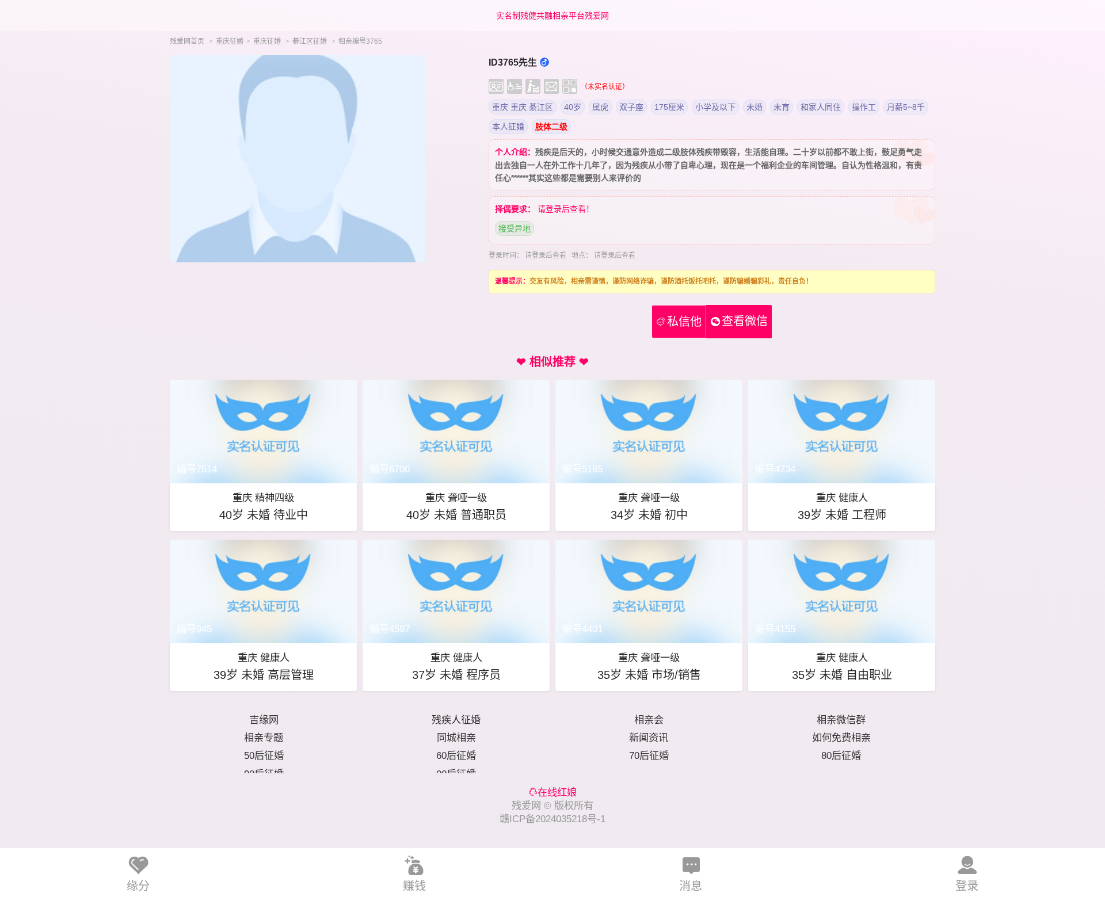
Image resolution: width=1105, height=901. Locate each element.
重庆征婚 (229, 41)
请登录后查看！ (566, 208)
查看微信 (745, 321)
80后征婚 (841, 755)
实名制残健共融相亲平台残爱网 (552, 15)
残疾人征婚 (456, 720)
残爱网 (526, 805)
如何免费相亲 (841, 737)
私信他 (679, 321)
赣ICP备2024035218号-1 (552, 818)
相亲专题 (263, 737)
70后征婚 (649, 755)
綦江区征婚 (309, 41)
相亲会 (649, 720)
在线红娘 (557, 792)
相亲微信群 (841, 720)
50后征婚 (264, 755)
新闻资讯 (648, 737)
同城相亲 (456, 737)
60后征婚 (456, 755)
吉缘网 (264, 720)
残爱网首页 (187, 41)
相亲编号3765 (360, 41)
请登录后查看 (545, 255)
